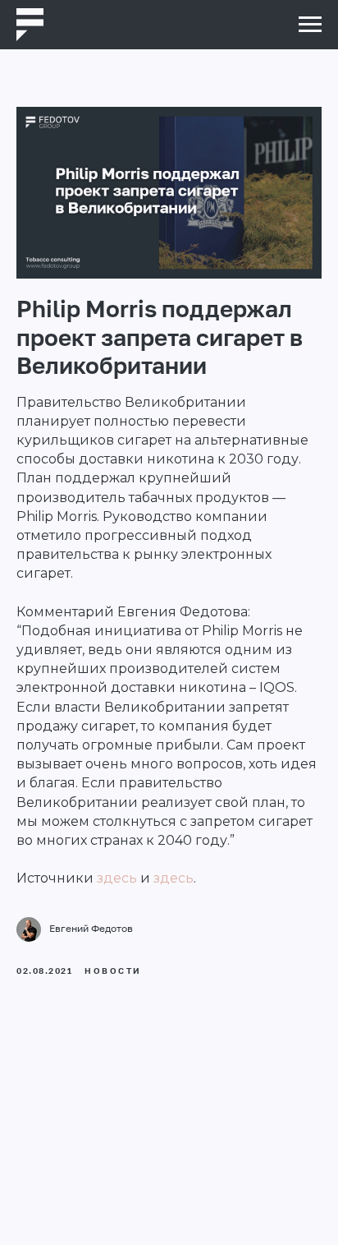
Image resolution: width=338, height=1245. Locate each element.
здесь (117, 878)
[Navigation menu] (310, 24)
